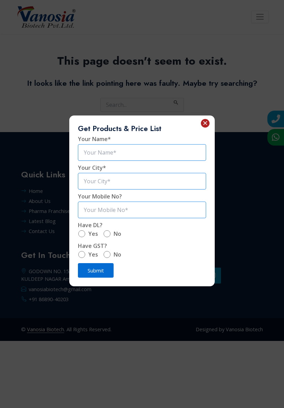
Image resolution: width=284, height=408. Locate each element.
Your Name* (94, 139)
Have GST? (92, 245)
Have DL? (90, 225)
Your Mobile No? (100, 196)
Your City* (92, 167)
